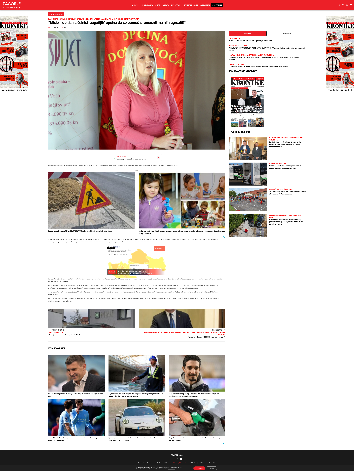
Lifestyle (175, 5)
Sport (157, 5)
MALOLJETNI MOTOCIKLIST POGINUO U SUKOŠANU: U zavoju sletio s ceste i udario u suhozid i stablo (267, 48)
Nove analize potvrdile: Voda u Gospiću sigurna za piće (250, 39)
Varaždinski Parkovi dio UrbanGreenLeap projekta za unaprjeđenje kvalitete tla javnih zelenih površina (286, 219)
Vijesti (135, 5)
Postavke (211, 468)
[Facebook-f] (343, 5)
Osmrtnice (217, 5)
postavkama (171, 469)
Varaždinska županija (56, 14)
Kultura (165, 5)
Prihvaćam (199, 468)
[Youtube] (351, 5)
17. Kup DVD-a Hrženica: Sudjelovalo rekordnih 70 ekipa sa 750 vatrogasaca (287, 191)
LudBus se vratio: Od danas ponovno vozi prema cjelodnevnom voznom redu (259, 65)
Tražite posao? (191, 5)
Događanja (147, 5)
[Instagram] (347, 5)
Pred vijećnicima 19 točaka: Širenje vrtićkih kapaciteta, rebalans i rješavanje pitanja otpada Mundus (264, 57)
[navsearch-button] (339, 5)
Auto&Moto (205, 5)
